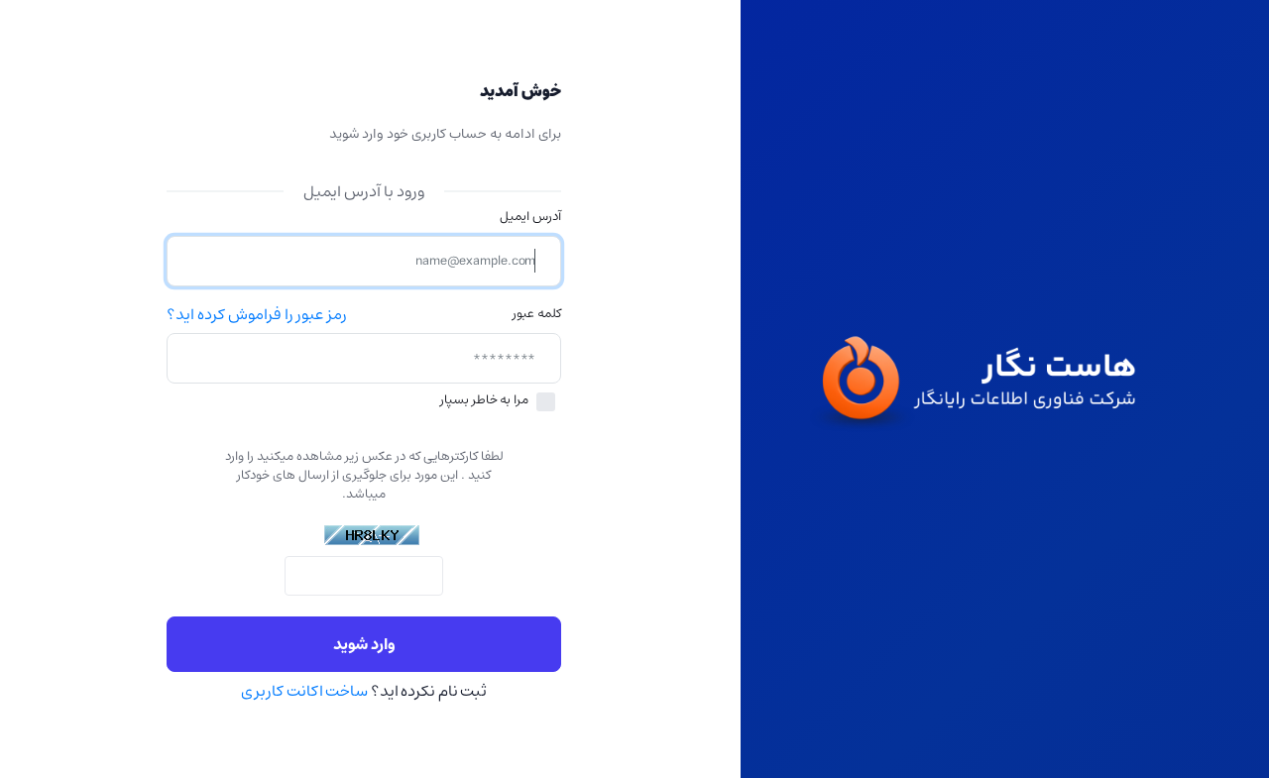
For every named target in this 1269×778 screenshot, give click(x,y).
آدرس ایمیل (530, 216)
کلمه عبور (537, 313)
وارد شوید (364, 644)
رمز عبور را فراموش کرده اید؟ (257, 315)
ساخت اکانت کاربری (304, 691)
